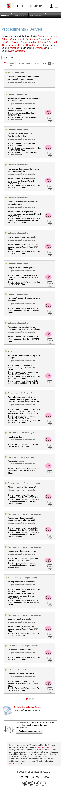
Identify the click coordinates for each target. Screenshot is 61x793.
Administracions (36, 15)
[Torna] (18, 6)
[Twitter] (36, 783)
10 (46, 63)
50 (53, 63)
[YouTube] (24, 783)
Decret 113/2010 (16, 763)
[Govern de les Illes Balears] (9, 6)
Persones (5, 15)
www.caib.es (43, 747)
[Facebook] (43, 783)
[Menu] (56, 6)
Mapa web (24, 777)
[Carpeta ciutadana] (51, 6)
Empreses (19, 15)
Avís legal (35, 777)
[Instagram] (30, 783)
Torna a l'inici (8, 57)
